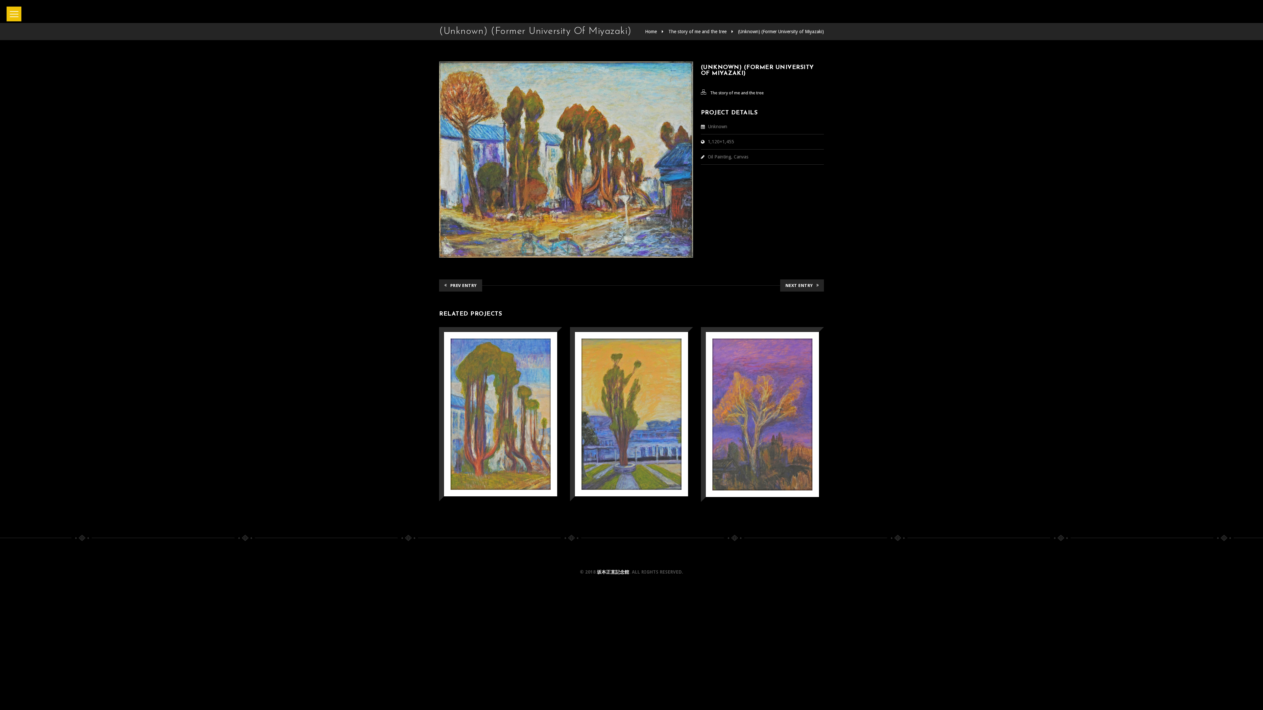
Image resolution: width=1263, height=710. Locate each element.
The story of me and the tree (697, 31)
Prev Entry (463, 285)
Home (651, 31)
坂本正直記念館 (613, 572)
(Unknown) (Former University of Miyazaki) (781, 31)
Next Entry (799, 285)
